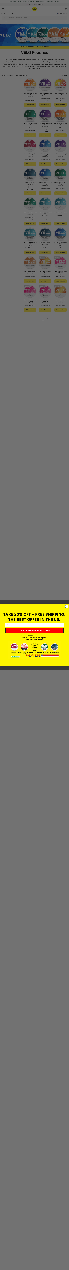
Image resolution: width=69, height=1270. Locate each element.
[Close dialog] (66, 606)
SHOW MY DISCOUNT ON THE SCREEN (34, 630)
